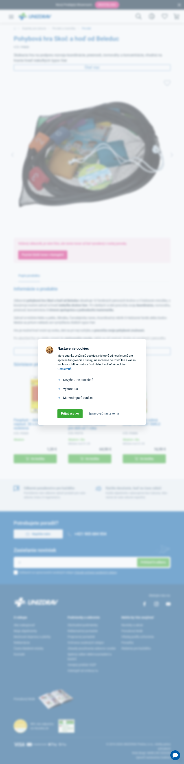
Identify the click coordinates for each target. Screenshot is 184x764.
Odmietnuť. (64, 369)
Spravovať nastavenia (103, 413)
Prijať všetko (70, 413)
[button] (175, 755)
